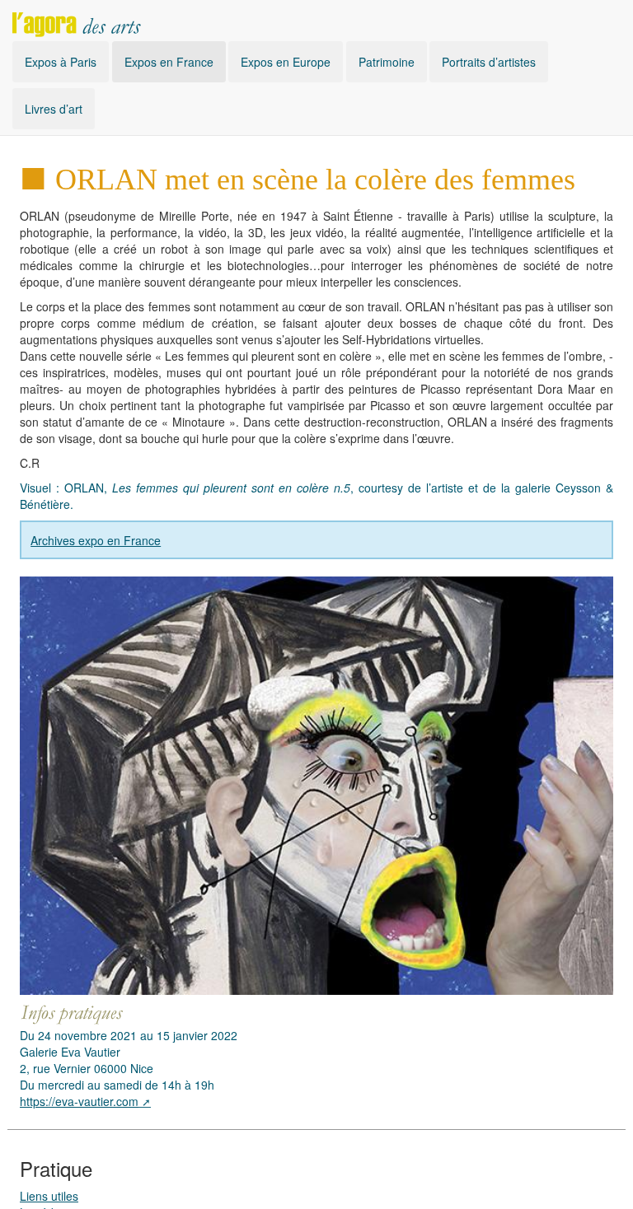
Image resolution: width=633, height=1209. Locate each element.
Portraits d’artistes (489, 62)
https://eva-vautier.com (79, 1101)
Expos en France (168, 62)
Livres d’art (53, 108)
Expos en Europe (286, 62)
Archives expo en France (95, 540)
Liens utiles (49, 1196)
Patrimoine (387, 62)
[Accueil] (76, 20)
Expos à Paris (60, 62)
